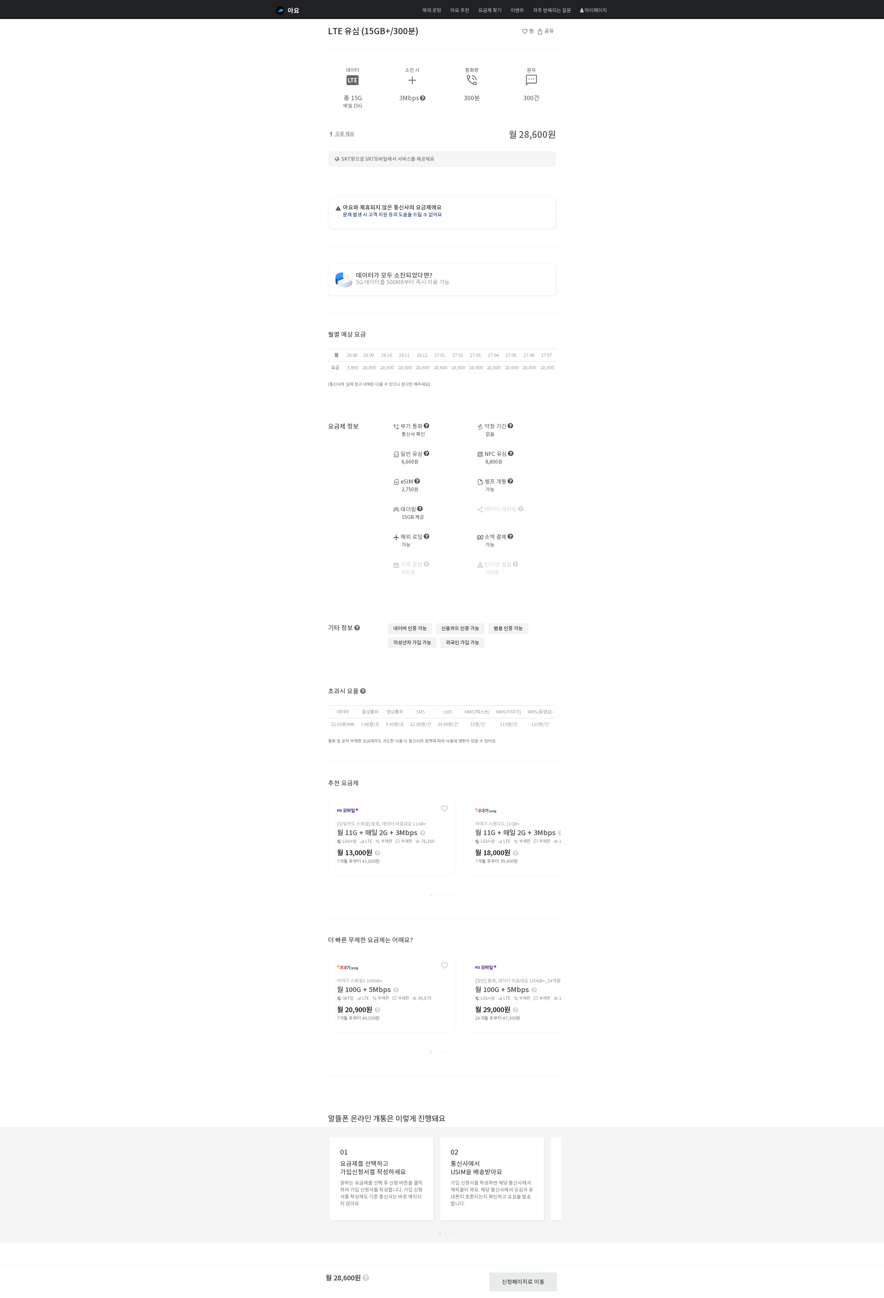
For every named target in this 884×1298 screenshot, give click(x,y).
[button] (431, 895)
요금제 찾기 (490, 10)
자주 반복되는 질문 (552, 10)
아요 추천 (459, 10)
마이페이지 (595, 10)
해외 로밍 (431, 10)
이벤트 (517, 10)
